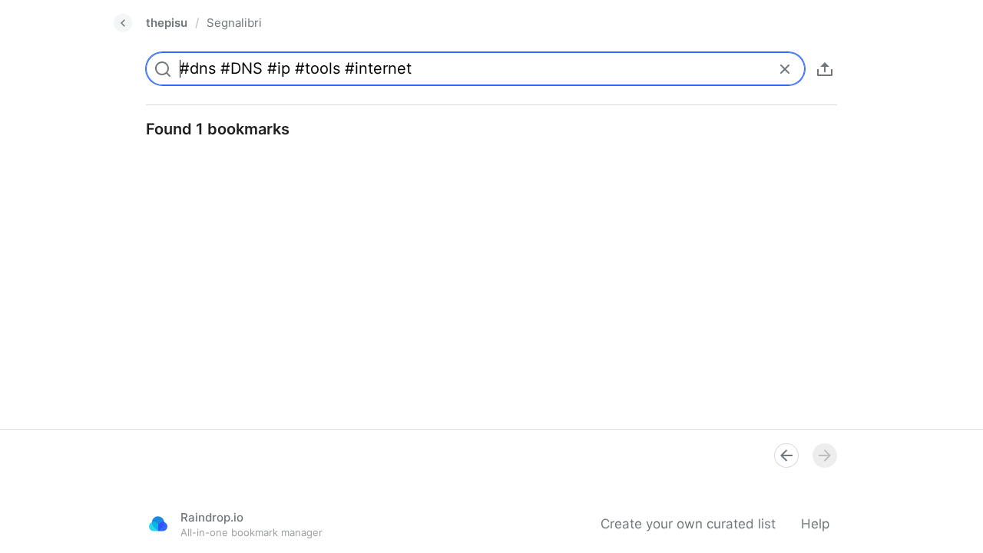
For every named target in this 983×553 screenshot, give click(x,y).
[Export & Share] (825, 69)
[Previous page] (786, 455)
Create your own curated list (688, 523)
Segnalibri (234, 22)
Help (815, 523)
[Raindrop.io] (158, 524)
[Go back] (123, 23)
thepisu (166, 22)
